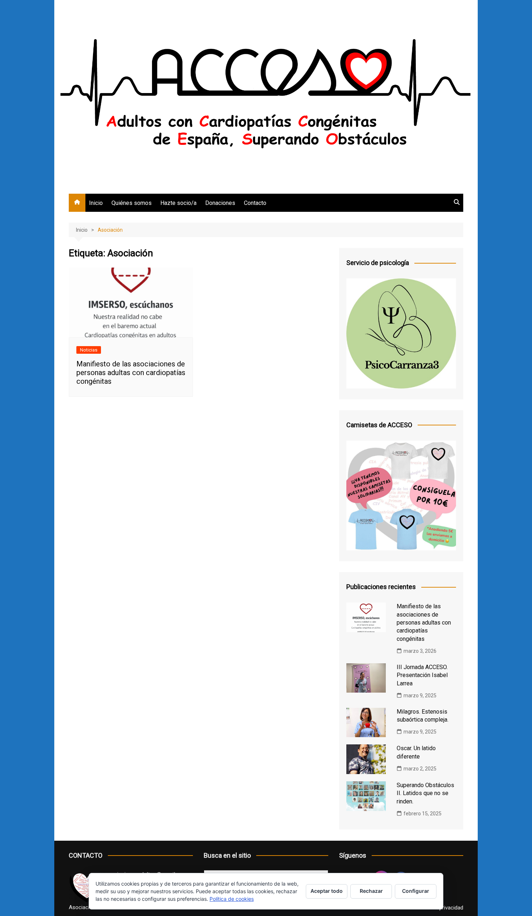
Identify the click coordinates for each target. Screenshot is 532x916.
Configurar (415, 891)
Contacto (255, 202)
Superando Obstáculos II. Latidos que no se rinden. (425, 793)
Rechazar (371, 891)
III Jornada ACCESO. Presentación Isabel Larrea (422, 675)
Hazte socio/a (178, 202)
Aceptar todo (327, 891)
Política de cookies (232, 899)
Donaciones (220, 202)
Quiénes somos (131, 202)
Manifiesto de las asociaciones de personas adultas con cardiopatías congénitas (130, 373)
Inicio (96, 202)
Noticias (88, 350)
